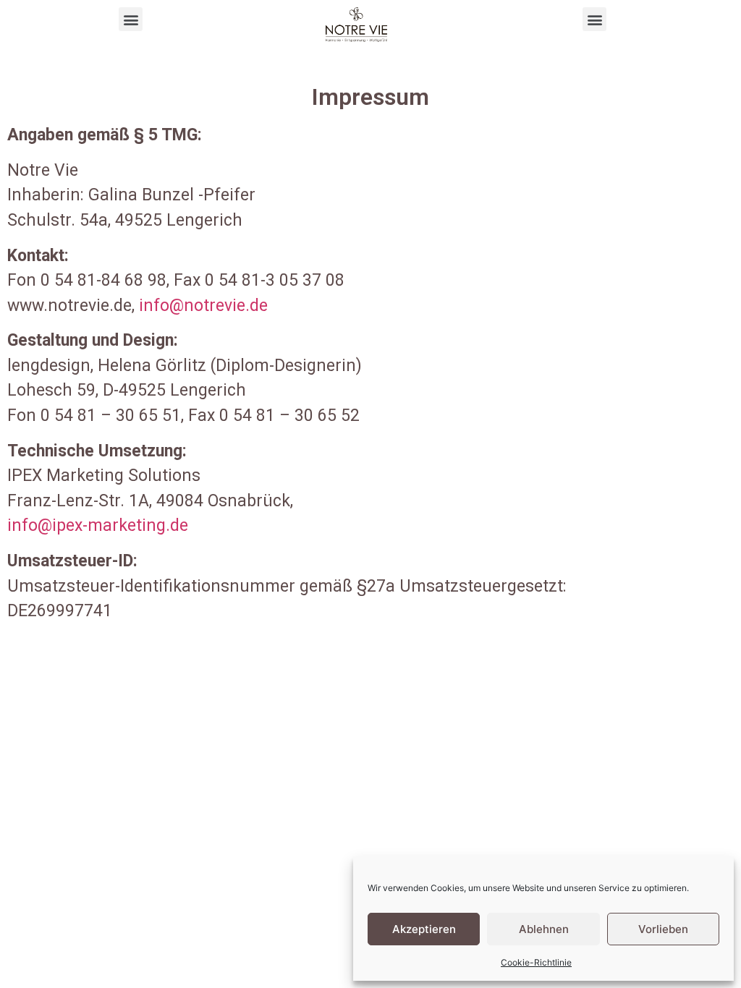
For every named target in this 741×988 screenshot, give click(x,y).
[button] (131, 19)
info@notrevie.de (203, 305)
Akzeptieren (424, 929)
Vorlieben (663, 929)
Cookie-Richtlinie (536, 962)
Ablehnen (544, 929)
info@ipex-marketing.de (97, 525)
